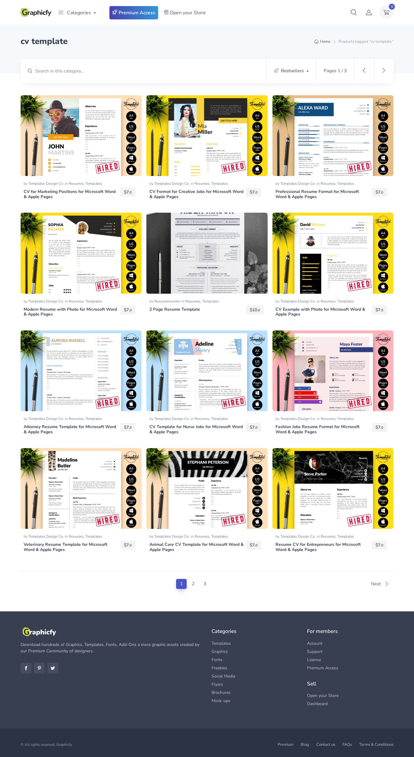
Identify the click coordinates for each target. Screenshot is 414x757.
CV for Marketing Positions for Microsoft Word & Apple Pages (69, 194)
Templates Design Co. (46, 183)
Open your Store (187, 12)
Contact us (325, 744)
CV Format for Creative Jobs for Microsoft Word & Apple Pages (196, 194)
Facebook (26, 668)
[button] (354, 12)
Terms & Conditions (376, 744)
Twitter (52, 668)
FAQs (347, 744)
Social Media (223, 676)
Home (325, 41)
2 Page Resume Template (174, 309)
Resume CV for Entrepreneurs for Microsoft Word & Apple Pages (318, 547)
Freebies (219, 668)
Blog (305, 744)
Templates (93, 183)
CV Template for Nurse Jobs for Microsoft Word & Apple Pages (196, 429)
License (314, 660)
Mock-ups (221, 701)
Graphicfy (64, 744)
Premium (285, 744)
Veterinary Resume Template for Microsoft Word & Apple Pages (65, 547)
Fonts (217, 660)
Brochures (221, 692)
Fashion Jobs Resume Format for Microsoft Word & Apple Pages (317, 429)
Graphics (220, 651)
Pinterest (39, 668)
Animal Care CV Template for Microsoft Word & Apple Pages (196, 547)
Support (314, 651)
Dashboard (317, 704)
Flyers (217, 684)
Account (314, 643)
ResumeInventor (168, 301)
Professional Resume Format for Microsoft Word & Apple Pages (317, 194)
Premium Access (136, 12)
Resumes (76, 183)
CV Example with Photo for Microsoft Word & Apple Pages (320, 311)
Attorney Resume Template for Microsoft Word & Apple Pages (70, 429)
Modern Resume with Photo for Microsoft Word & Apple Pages (70, 311)
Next (376, 584)
